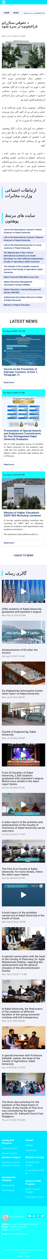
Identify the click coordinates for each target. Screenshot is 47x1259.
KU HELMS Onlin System (32, 1164)
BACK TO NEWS (24, 555)
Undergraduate (8, 1185)
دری (27, 1256)
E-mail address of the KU (34, 1171)
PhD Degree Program (34, 1197)
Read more (9, 382)
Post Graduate (8, 1190)
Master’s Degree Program (32, 1190)
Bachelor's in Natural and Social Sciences (11, 1164)
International (30, 1150)
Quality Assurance (10, 1148)
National (29, 1145)
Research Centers (10, 1153)
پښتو (20, 1256)
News (16, 13)
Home (7, 13)
